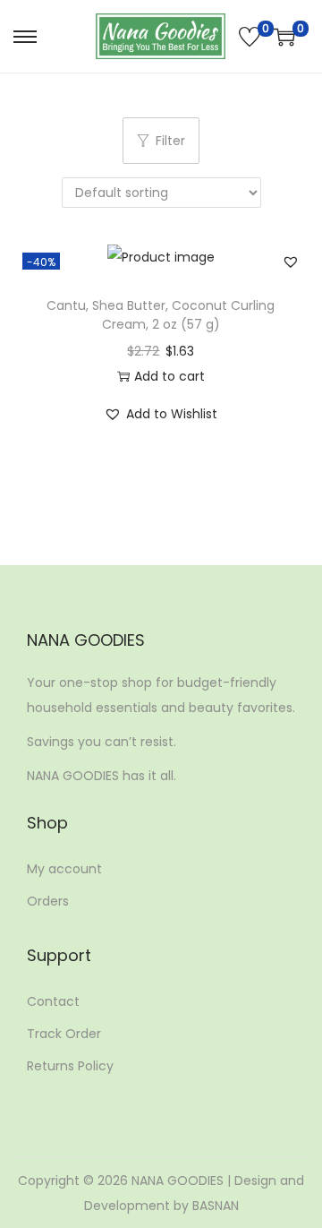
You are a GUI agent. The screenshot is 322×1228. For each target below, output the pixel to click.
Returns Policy (70, 1066)
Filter (170, 141)
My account (64, 869)
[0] (249, 36)
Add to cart (169, 376)
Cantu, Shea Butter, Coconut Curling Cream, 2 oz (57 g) (161, 314)
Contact (53, 1001)
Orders (48, 901)
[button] (291, 261)
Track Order (64, 1034)
